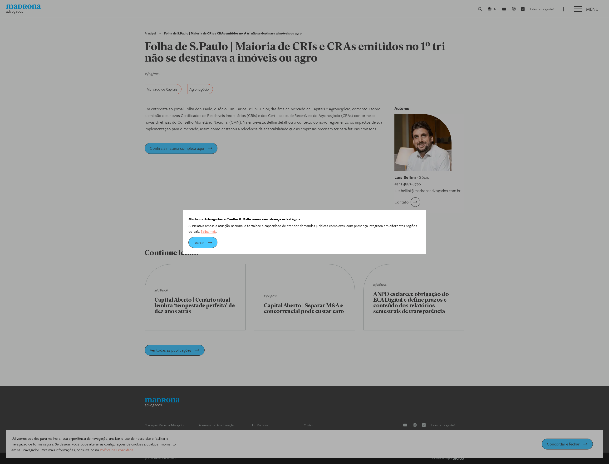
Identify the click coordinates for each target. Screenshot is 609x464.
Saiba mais (208, 231)
